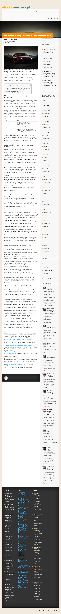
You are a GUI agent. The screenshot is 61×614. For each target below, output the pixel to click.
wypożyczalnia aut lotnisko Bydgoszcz (23, 582)
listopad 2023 (46, 124)
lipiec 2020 (45, 220)
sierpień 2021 (46, 185)
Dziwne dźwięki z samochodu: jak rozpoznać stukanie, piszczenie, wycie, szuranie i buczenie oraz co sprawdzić (49, 74)
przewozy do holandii (21, 559)
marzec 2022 (46, 165)
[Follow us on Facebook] (51, 19)
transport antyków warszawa (23, 569)
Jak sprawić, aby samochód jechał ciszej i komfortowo (49, 327)
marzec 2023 (46, 132)
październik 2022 (47, 146)
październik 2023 (47, 127)
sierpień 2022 (46, 152)
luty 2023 (45, 135)
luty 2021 (45, 201)
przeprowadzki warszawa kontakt (22, 556)
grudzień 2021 (46, 174)
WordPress (56, 610)
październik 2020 (47, 212)
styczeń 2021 (46, 204)
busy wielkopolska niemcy (22, 504)
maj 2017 (45, 245)
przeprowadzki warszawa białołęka (22, 546)
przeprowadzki (22, 519)
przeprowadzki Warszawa (22, 543)
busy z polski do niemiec (22, 510)
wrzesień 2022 (46, 149)
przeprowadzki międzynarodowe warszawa (23, 536)
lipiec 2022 (45, 154)
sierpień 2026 (46, 105)
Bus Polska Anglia (21, 492)
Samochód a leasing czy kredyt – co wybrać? (16, 339)
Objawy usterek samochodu (40, 11)
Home (5, 11)
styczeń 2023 (46, 138)
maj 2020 (45, 226)
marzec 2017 (46, 251)
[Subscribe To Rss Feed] (54, 19)
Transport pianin (22, 576)
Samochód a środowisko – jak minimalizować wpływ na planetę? (20, 333)
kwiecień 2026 (46, 113)
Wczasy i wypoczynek (8, 14)
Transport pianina (23, 578)
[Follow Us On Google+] (57, 19)
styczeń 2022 (46, 171)
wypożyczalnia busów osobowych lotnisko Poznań (23, 585)
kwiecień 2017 (46, 248)
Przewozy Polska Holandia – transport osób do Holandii (9, 573)
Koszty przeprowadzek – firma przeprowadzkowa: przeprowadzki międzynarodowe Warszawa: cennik (9, 587)
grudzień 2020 (46, 207)
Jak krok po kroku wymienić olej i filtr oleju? (15, 89)
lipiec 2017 (45, 240)
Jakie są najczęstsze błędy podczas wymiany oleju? (16, 92)
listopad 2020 (46, 209)
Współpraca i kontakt (12, 11)
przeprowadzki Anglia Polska (23, 521)
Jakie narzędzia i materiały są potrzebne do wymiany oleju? (18, 88)
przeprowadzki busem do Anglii (23, 523)
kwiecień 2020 (46, 229)
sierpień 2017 (46, 237)
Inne (19, 11)
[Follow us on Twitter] (48, 19)
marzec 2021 (46, 198)
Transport (56, 11)
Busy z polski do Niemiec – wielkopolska (9, 555)
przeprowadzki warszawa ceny (21, 554)
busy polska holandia (21, 503)
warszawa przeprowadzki (22, 579)
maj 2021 (45, 193)
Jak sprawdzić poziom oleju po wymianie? (14, 91)
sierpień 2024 (46, 119)
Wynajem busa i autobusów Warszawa (38, 516)
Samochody (50, 11)
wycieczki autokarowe (23, 580)
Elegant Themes (43, 610)
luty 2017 (45, 253)
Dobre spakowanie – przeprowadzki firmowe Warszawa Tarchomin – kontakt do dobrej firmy (9, 507)
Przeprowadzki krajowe (22, 531)
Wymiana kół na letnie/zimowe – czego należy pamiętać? (49, 310)
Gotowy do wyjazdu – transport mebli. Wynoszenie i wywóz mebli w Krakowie (9, 598)
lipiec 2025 (45, 116)
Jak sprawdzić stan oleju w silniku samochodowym (49, 432)
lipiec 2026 (45, 108)
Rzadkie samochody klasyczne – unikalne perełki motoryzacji (20, 358)
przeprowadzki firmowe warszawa (23, 527)
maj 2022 (45, 160)
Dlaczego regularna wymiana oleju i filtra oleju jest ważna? (18, 86)
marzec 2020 (46, 231)
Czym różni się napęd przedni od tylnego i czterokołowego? (49, 375)
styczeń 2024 (46, 121)
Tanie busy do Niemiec (23, 568)
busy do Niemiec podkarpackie (22, 498)
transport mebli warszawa (23, 573)
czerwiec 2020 (46, 223)
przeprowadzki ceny (22, 525)
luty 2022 (45, 168)
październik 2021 (47, 179)
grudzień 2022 (46, 141)
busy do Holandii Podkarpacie (22, 493)
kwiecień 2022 (46, 163)
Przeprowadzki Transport (21, 541)
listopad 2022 (46, 143)
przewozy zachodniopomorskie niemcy (24, 566)
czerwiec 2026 (46, 110)
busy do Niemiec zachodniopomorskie (23, 500)
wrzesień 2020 (46, 215)
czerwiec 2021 (46, 190)
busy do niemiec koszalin (23, 496)
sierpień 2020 (46, 218)
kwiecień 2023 (46, 130)
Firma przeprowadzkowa (22, 512)
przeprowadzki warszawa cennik (23, 550)
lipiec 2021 (45, 187)
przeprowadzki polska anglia (22, 539)
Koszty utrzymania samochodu (27, 11)
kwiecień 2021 (46, 196)
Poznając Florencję (51, 343)
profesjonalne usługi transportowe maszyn (21, 517)
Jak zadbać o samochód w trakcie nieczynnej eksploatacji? (19, 345)
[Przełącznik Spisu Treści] (28, 85)
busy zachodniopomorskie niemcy (24, 507)
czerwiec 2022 (46, 157)
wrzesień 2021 (46, 182)
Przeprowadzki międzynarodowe (22, 533)
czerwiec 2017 (46, 242)
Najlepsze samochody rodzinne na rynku (15, 364)
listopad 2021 (46, 176)
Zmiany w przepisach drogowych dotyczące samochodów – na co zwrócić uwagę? (48, 291)
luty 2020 (45, 234)
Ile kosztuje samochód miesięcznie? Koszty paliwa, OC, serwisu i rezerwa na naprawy (49, 412)
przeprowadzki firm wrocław (22, 529)
